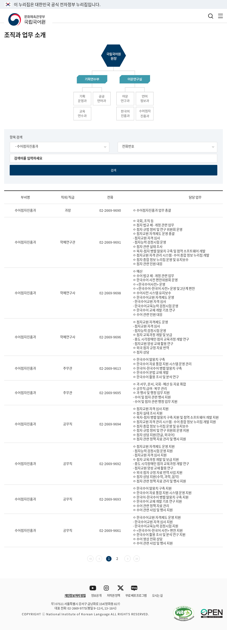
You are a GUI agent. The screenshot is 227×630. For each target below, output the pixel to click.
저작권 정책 (113, 595)
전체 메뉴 (220, 16)
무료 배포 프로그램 (135, 595)
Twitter (120, 588)
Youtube (92, 588)
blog (134, 588)
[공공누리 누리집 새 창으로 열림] (209, 610)
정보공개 (96, 595)
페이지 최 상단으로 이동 (216, 571)
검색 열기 (210, 16)
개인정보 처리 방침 (75, 595)
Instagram (106, 588)
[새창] (181, 610)
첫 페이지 (93, 558)
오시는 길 (157, 595)
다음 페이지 (130, 558)
